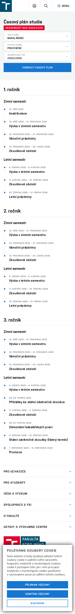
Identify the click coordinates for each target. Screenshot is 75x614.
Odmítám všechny (37, 593)
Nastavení (37, 603)
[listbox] (37, 36)
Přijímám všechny (37, 584)
